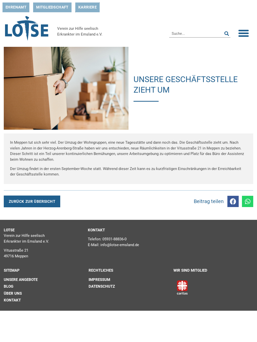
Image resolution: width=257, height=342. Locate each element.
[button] (243, 33)
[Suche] (226, 33)
